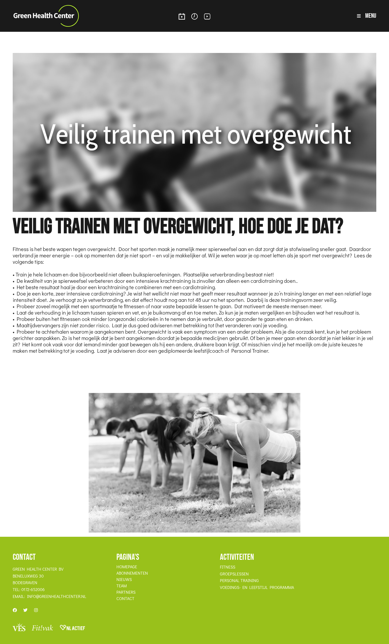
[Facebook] (15, 610)
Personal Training (239, 580)
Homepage (126, 567)
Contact (125, 598)
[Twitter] (25, 610)
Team (121, 586)
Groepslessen (234, 574)
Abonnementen (132, 573)
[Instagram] (36, 610)
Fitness (227, 567)
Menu (370, 16)
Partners (125, 592)
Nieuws (124, 579)
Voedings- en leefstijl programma (257, 587)
